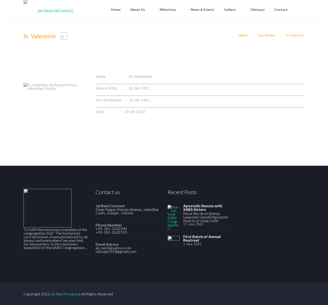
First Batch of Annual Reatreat (202, 238)
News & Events (202, 9)
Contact (281, 9)
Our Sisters (266, 35)
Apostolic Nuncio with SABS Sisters (202, 207)
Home (116, 9)
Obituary (257, 9)
